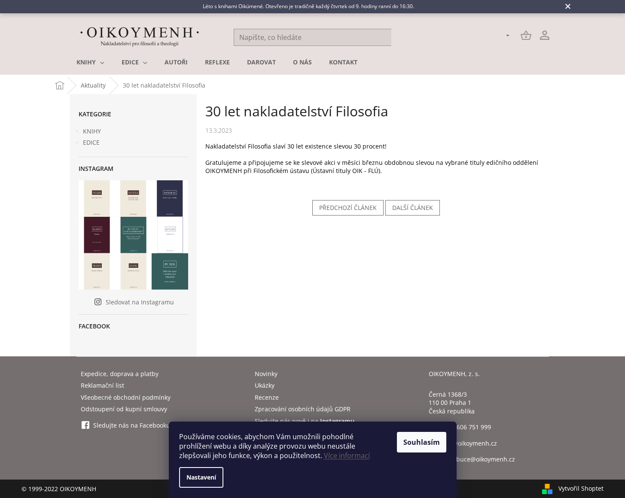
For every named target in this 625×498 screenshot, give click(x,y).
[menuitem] (90, 62)
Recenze (267, 397)
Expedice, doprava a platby (120, 374)
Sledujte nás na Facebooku (131, 425)
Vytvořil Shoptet (581, 488)
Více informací (347, 455)
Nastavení (201, 477)
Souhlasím (421, 442)
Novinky (266, 374)
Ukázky (264, 385)
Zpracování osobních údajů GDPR (303, 409)
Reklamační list (102, 385)
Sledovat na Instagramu (140, 302)
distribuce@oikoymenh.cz (478, 459)
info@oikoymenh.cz (469, 443)
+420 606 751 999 (466, 427)
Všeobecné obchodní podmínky (126, 397)
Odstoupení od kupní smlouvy (124, 409)
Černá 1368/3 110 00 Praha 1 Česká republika (452, 402)
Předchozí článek (348, 207)
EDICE (91, 142)
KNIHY (92, 131)
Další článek (412, 207)
